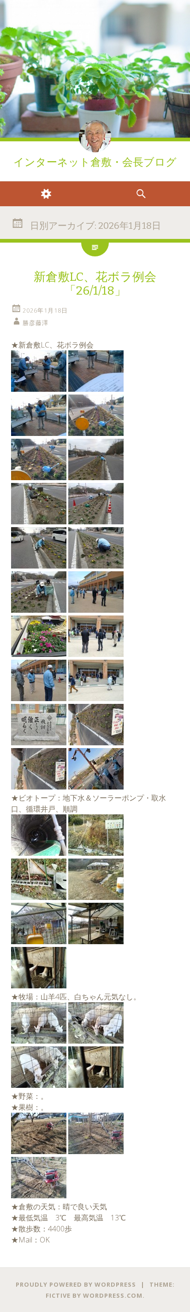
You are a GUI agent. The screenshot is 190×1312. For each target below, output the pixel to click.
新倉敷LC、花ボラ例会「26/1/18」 (95, 284)
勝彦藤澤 (35, 323)
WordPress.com (112, 1295)
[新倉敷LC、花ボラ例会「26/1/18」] (38, 389)
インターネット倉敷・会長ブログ (95, 162)
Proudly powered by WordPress (76, 1284)
